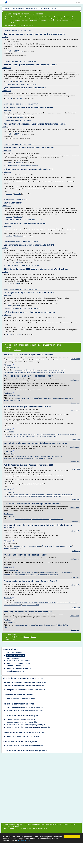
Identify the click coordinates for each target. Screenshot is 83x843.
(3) (23, 736)
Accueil (5, 825)
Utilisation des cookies (59, 825)
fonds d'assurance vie (32, 372)
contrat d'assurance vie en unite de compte (26, 370)
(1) (26, 690)
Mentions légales (15, 825)
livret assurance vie (34, 546)
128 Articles (19, 134)
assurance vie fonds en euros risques (20, 715)
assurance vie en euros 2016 (27, 574)
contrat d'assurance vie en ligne (27, 497)
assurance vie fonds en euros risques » (19, 144)
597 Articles (17, 350)
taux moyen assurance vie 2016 (30, 605)
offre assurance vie (47, 546)
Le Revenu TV (13, 570)
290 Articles (19, 117)
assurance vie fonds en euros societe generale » (22, 309)
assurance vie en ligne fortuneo (49, 436)
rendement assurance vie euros (24, 456)
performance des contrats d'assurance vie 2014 (46, 434)
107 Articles (18, 262)
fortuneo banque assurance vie (23, 434)
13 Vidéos (9, 163)
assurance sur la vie (13, 400)
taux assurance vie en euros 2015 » (16, 199)
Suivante (26, 637)
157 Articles (18, 334)
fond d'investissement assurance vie (49, 572)
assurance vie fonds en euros (14, 372)
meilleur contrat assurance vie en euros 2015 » (21, 265)
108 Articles (18, 217)
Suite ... (19, 23)
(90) (22, 722)
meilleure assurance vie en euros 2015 (18, 138)
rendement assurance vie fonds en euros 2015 (24, 683)
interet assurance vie (67, 398)
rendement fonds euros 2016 (47, 603)
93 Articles (17, 194)
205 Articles (18, 236)
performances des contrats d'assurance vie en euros (29, 495)
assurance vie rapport (57, 519)
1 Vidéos (9, 262)
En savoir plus (24, 840)
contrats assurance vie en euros (16, 55)
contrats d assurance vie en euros (52, 370)
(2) (21, 699)
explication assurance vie (24, 458)
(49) (24, 710)
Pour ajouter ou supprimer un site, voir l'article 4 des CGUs (24, 828)
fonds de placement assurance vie (48, 574)
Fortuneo (10, 432)
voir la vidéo (6, 37)
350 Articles (19, 98)
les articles (18, 25)
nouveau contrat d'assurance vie (29, 436)
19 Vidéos (9, 117)
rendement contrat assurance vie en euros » (21, 84)
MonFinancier (13, 622)
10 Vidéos (9, 134)
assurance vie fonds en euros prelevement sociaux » (24, 220)
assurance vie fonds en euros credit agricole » (21, 289)
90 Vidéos (9, 51)
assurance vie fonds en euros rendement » (20, 61)
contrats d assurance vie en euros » (17, 30)
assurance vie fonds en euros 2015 (19, 695)
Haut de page (75, 403)
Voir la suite (8, 365)
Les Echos (11, 454)
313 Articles (19, 81)
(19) (26, 725)
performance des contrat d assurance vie (58, 495)
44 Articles (17, 305)
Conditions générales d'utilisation (36, 825)
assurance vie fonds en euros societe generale (25, 750)
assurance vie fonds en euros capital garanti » (21, 104)
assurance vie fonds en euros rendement (26, 603)
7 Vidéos (9, 194)
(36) (25, 708)
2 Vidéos (9, 217)
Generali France (13, 367)
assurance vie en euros (42, 456)
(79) (21, 719)
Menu (78, 2)
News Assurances (14, 395)
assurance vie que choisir (40, 519)
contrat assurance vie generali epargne (52, 372)
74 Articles (17, 283)
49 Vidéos (9, 81)
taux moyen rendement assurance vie (67, 602)
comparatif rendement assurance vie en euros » (22, 241)
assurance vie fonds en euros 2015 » (17, 120)
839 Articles (19, 51)
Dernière (33, 637)
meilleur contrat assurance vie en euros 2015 (24, 732)
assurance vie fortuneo (20, 546)
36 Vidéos (9, 98)
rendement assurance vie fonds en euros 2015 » (21, 166)
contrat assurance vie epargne (49, 398)
